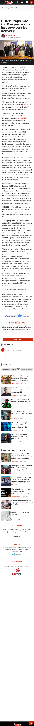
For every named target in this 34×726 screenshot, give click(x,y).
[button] (2, 2)
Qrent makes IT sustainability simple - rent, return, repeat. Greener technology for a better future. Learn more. (17, 565)
